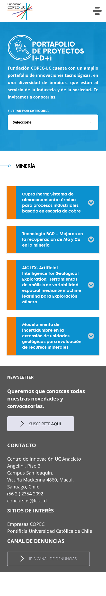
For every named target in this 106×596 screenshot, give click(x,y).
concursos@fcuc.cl (27, 500)
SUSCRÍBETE (45, 423)
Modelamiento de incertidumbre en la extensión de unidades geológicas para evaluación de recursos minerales (51, 336)
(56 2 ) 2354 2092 (25, 494)
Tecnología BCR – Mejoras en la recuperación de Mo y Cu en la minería (52, 239)
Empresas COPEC (26, 524)
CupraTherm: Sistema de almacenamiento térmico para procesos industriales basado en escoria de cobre (51, 202)
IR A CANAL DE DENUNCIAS (53, 558)
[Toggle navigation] (97, 11)
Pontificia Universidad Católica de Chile (49, 531)
